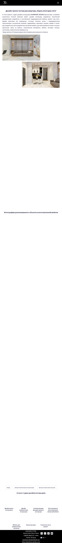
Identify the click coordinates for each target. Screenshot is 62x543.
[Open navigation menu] (58, 2)
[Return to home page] (5, 3)
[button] (8, 488)
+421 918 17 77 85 (30, 531)
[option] (42, 538)
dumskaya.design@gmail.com (31, 540)
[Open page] (9, 502)
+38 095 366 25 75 (29, 535)
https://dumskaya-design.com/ (31, 542)
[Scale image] (21, 48)
